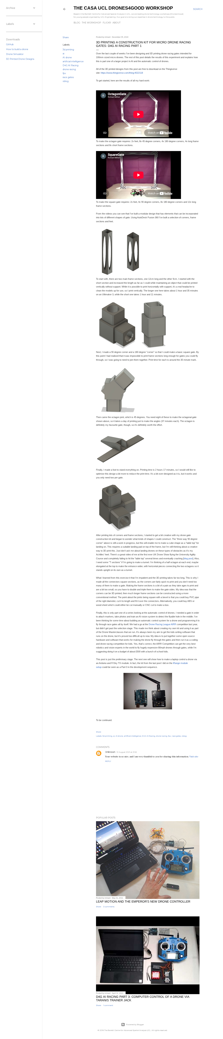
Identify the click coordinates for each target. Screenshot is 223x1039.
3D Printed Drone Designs (20, 59)
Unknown (110, 752)
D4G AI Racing (70, 65)
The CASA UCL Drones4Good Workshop (123, 7)
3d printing (68, 49)
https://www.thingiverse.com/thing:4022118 (122, 72)
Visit (191, 756)
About (116, 22)
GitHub (10, 44)
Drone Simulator (15, 54)
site (196, 756)
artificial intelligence (73, 61)
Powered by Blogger (135, 1024)
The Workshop (91, 22)
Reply (108, 761)
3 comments (108, 906)
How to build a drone (17, 49)
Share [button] (66, 37)
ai (63, 53)
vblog (66, 81)
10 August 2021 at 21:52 (127, 752)
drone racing (69, 69)
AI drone (67, 57)
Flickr (107, 22)
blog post (188, 558)
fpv (64, 73)
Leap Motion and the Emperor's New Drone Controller (143, 901)
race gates (68, 77)
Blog (77, 22)
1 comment (108, 1005)
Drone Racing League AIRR (162, 624)
